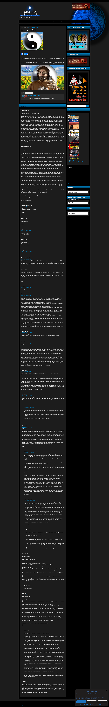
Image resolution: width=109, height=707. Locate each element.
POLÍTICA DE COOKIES (84, 704)
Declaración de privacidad (93, 704)
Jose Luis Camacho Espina (33, 27)
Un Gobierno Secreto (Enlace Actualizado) (77, 161)
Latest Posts (29, 92)
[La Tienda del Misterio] (81, 6)
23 (87, 178)
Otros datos (70, 22)
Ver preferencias (102, 701)
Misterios (36, 22)
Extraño (30, 22)
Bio (23, 92)
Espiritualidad (58, 22)
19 (74, 178)
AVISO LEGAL (101, 704)
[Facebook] (24, 96)
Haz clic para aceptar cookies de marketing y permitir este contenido (42, 77)
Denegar (91, 701)
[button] (106, 691)
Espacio (41, 22)
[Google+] (26, 96)
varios (64, 22)
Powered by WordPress (23, 705)
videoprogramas (23, 22)
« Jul (68, 183)
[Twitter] (23, 96)
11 (71, 176)
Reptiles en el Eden (49, 22)
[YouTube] (24, 97)
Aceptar (81, 701)
